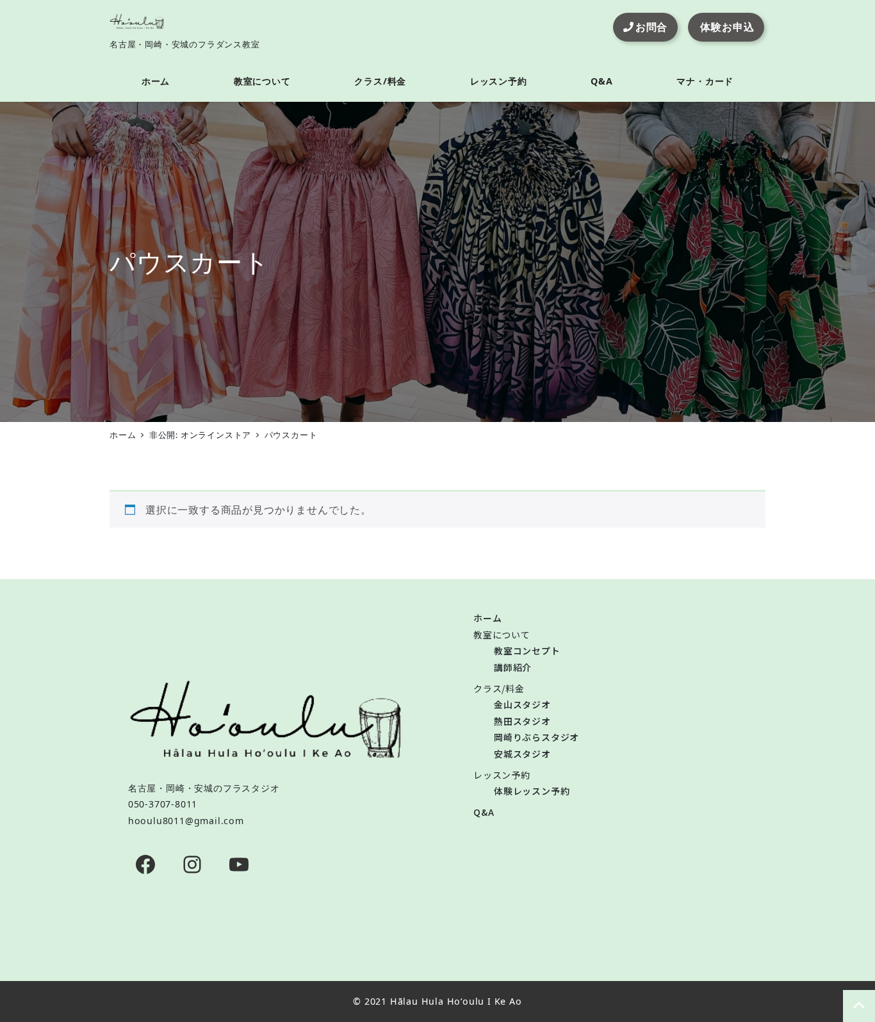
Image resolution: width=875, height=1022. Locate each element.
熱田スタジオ (522, 721)
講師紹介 (513, 667)
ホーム (487, 618)
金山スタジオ (522, 704)
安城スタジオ (522, 753)
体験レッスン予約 (531, 790)
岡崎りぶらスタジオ (536, 737)
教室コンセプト (527, 650)
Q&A (483, 812)
